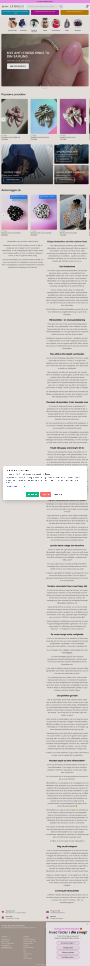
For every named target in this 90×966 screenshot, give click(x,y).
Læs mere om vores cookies (16, 486)
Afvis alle (46, 494)
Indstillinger (58, 494)
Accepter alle (32, 494)
